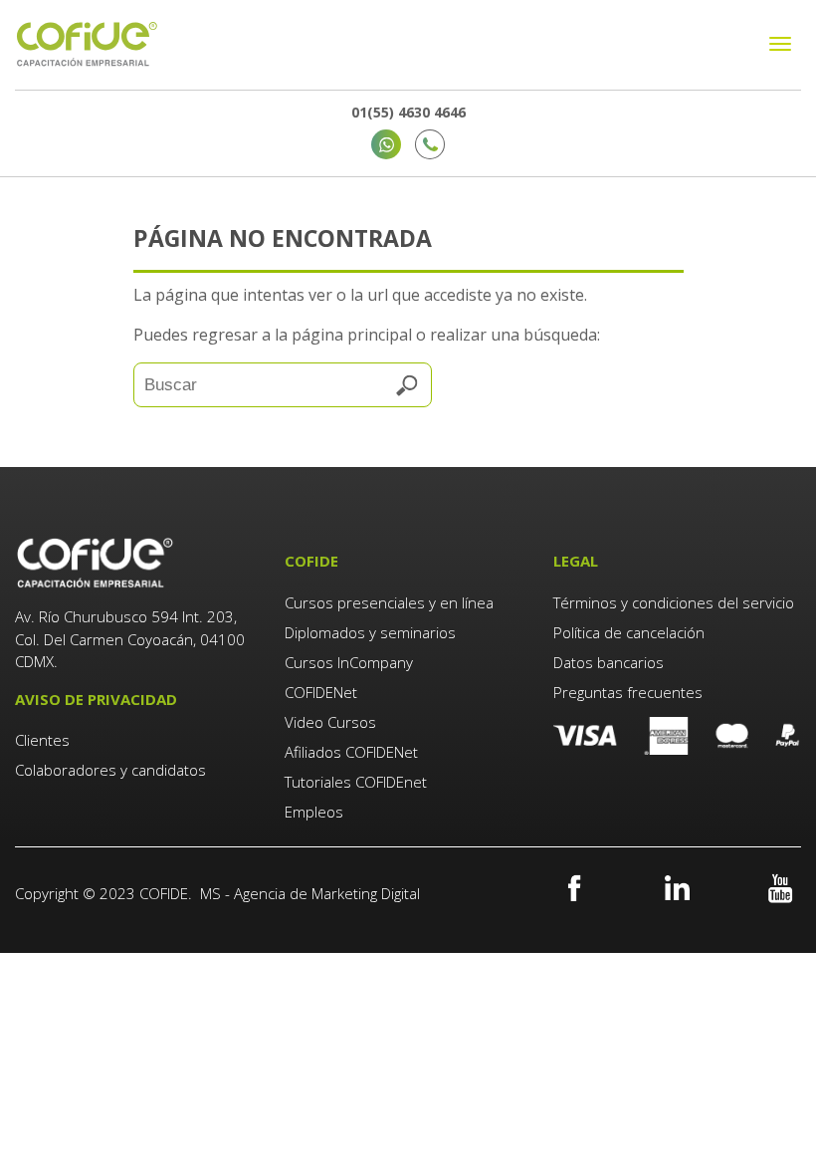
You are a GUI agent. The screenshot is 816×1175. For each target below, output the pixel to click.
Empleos (314, 812)
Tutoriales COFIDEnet (356, 782)
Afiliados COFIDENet (351, 752)
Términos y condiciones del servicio (673, 602)
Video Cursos (330, 722)
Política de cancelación (629, 632)
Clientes (44, 740)
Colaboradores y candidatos (110, 770)
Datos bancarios (608, 662)
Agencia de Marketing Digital (327, 893)
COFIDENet (321, 692)
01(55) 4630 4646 (408, 112)
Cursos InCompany (349, 662)
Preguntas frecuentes (628, 692)
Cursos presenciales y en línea (389, 602)
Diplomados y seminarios (370, 632)
